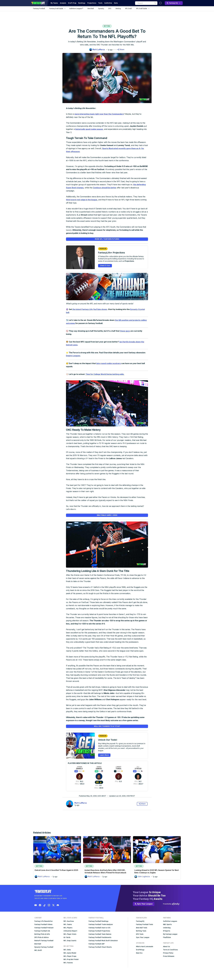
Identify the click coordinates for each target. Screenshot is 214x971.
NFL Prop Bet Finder (71, 959)
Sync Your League (142, 937)
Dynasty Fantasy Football (43, 947)
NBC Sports (167, 924)
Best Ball (91, 8)
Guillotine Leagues (170, 921)
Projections (91, 3)
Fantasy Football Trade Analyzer (101, 924)
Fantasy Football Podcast (44, 928)
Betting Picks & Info (42, 934)
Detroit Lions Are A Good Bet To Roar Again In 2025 (56, 870)
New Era (139, 953)
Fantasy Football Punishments (100, 937)
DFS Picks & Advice (41, 937)
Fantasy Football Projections (99, 931)
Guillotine (108, 3)
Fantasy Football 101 (42, 931)
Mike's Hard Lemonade (144, 946)
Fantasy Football (39, 8)
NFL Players (68, 928)
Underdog (167, 928)
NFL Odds (67, 950)
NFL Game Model (70, 953)
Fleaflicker (167, 937)
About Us (166, 946)
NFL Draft (128, 8)
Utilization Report (70, 931)
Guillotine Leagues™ (76, 8)
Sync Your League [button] (145, 904)
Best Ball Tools (141, 928)
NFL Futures (68, 963)
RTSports (166, 931)
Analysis (63, 3)
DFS (109, 8)
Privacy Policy (168, 953)
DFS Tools (139, 934)
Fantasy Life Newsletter (43, 921)
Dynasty (101, 8)
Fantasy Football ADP (97, 944)
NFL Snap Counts (70, 941)
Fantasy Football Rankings (98, 921)
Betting (118, 8)
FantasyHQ (140, 921)
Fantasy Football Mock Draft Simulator (103, 941)
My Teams (54, 3)
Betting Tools (141, 931)
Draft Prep (72, 3)
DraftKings (140, 950)
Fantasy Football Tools (144, 924)
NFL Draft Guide (141, 8)
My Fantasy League (170, 934)
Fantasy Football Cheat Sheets (100, 947)
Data (116, 3)
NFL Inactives (69, 921)
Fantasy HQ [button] (173, 3)
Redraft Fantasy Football (43, 941)
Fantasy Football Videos (43, 924)
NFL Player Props (70, 956)
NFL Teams (68, 924)
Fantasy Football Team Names (100, 934)
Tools (100, 3)
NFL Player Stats (70, 934)
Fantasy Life (38, 3)
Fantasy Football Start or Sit (99, 928)
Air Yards (67, 937)
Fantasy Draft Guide (56, 8)
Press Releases (168, 956)
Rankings (81, 3)
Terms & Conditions (170, 950)
